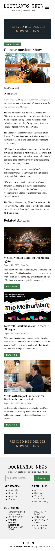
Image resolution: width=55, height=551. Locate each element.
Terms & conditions (39, 497)
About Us (13, 490)
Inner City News (40, 513)
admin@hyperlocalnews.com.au (16, 513)
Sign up (42, 478)
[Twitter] (33, 543)
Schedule (13, 493)
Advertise (13, 496)
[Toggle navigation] (47, 8)
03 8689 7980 (15, 517)
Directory (39, 493)
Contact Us (14, 499)
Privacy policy (41, 502)
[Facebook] (23, 543)
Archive (38, 490)
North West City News (41, 527)
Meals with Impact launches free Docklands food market (24, 397)
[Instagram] (28, 543)
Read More (11, 287)
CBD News (40, 517)
